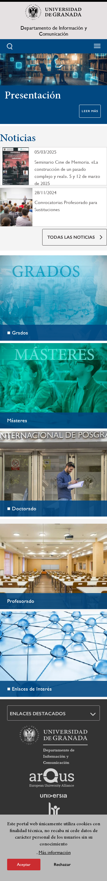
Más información (55, 852)
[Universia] (53, 796)
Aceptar (24, 864)
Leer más (90, 111)
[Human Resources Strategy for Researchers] (53, 811)
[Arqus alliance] (51, 777)
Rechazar (62, 864)
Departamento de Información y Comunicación (54, 31)
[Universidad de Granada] (53, 12)
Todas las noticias (71, 237)
